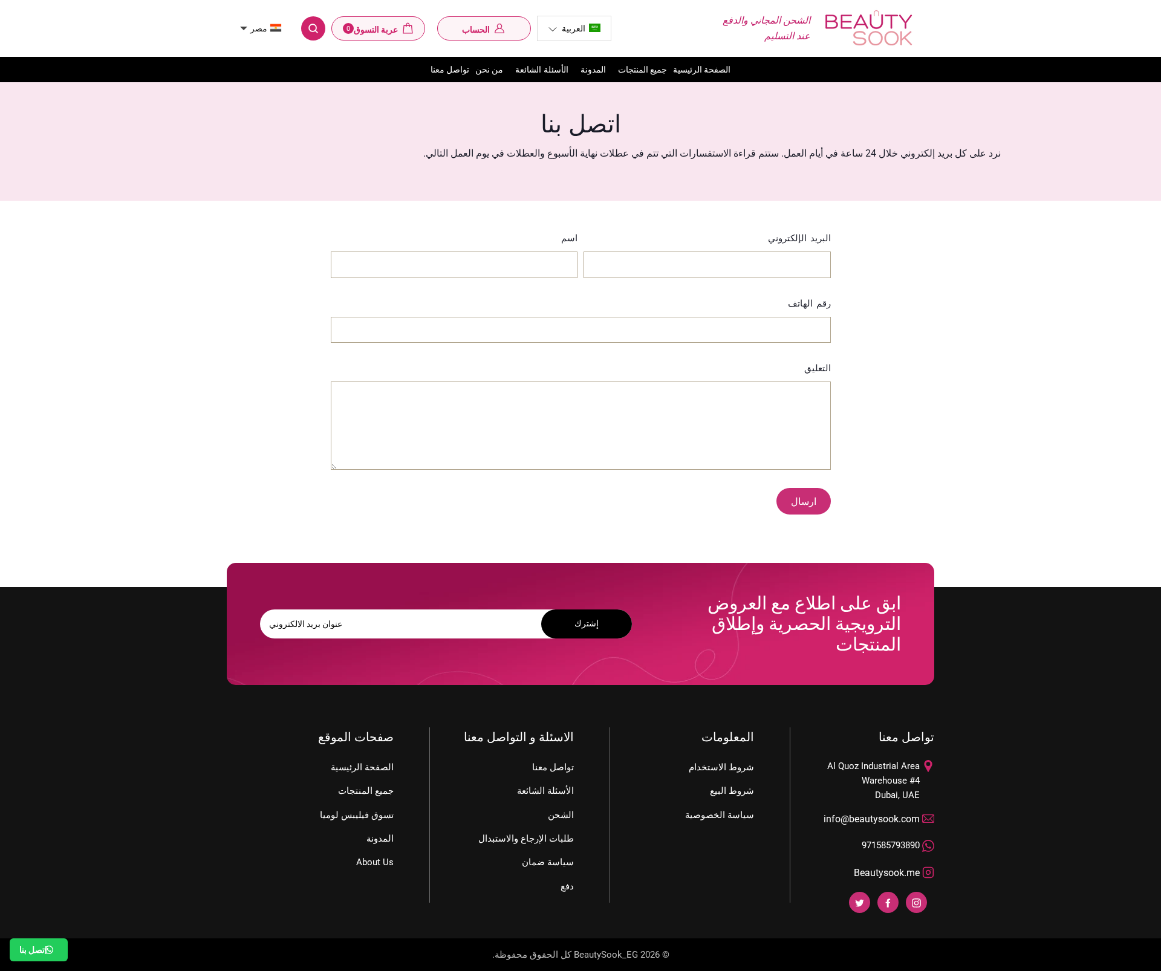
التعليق (817, 368)
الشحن (561, 815)
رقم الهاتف (809, 303)
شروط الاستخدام (721, 767)
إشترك (586, 623)
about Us (375, 862)
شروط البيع (732, 790)
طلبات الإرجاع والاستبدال (526, 838)
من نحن (489, 69)
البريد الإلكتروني (799, 238)
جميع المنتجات (642, 69)
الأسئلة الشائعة (541, 69)
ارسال (803, 501)
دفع (567, 886)
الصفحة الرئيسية (701, 69)
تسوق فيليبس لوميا (357, 815)
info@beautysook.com (872, 819)
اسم (569, 238)
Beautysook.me (887, 872)
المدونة (593, 69)
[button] (574, 28)
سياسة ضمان (548, 862)
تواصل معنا (450, 69)
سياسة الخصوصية (719, 815)
